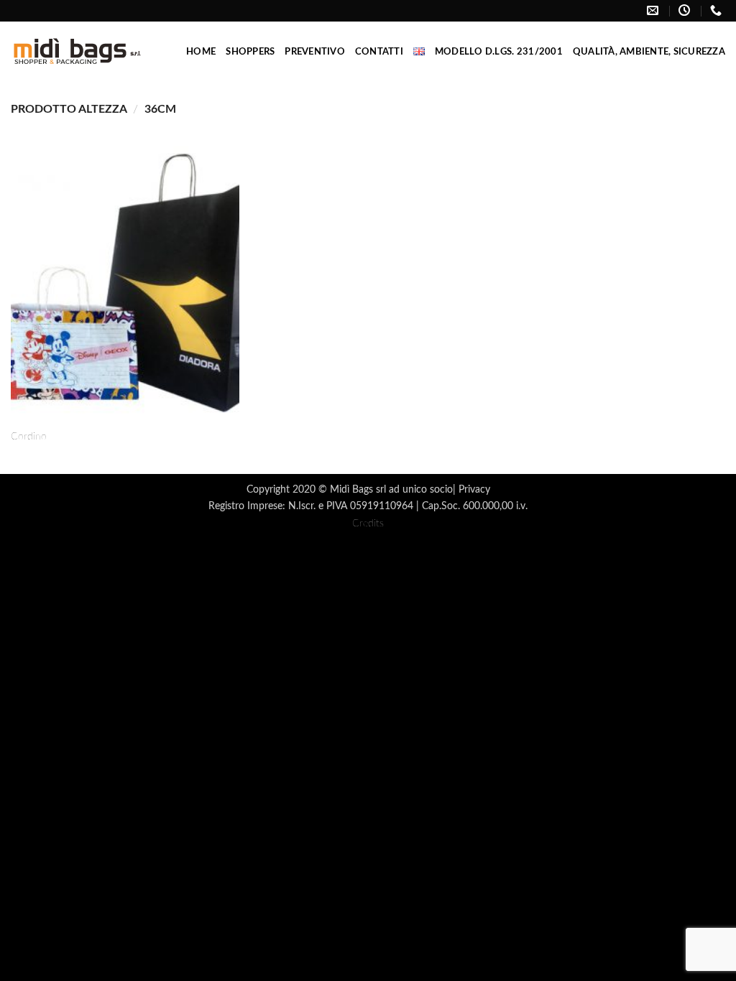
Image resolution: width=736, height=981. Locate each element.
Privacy (474, 489)
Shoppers (250, 51)
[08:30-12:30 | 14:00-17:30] (686, 10)
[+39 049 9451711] (717, 10)
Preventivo (315, 51)
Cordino (29, 436)
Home (201, 51)
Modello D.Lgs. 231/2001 (499, 51)
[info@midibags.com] (654, 10)
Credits (368, 523)
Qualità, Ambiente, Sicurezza (649, 51)
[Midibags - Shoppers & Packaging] (77, 51)
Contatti (379, 51)
